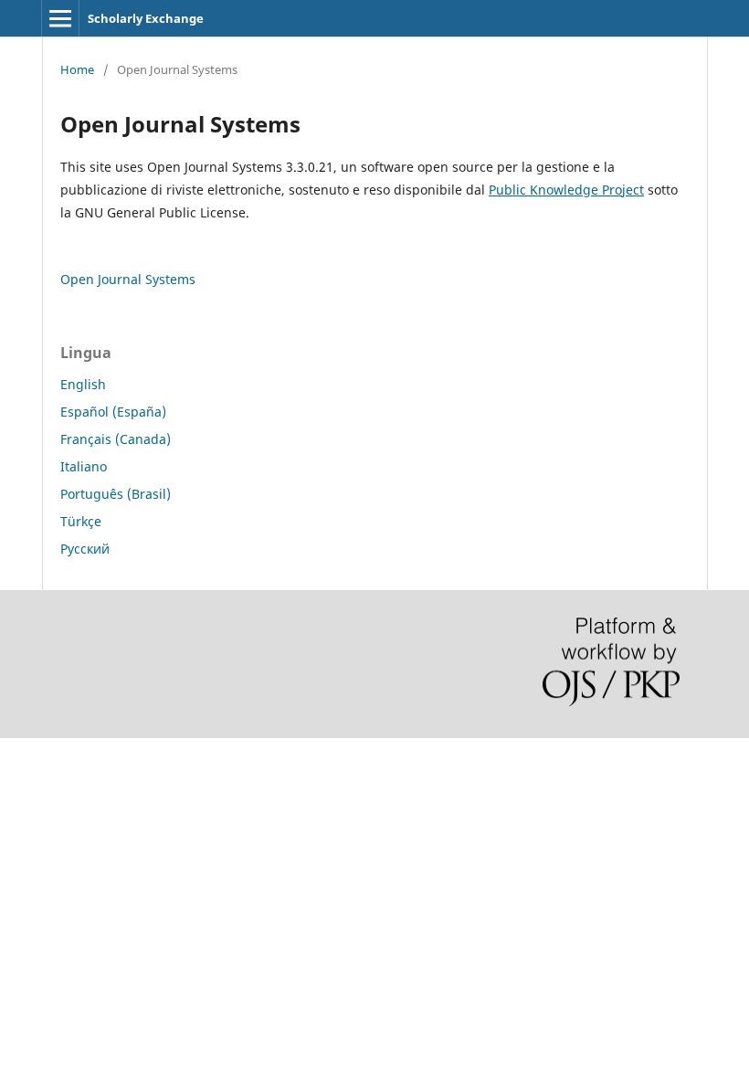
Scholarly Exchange (146, 18)
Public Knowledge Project (566, 189)
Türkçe (80, 521)
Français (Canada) (115, 439)
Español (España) (113, 411)
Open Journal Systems (127, 279)
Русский (85, 548)
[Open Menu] (60, 18)
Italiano (83, 466)
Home (77, 69)
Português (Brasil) (115, 493)
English (83, 384)
